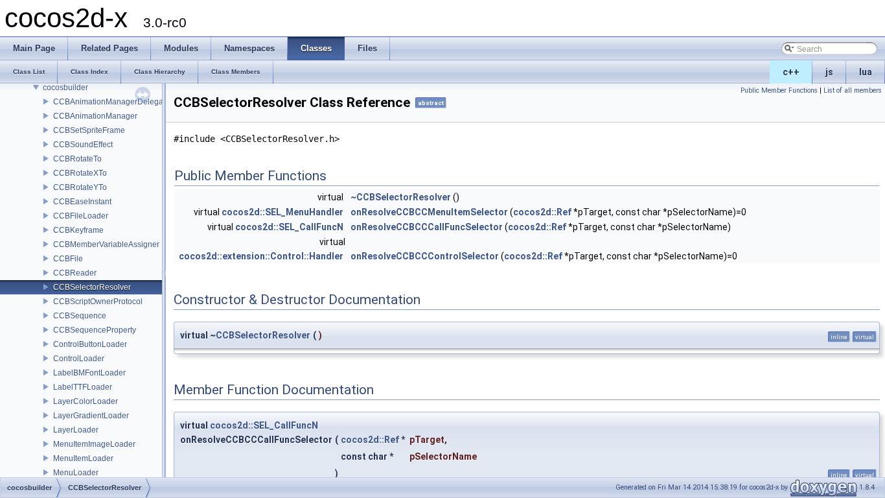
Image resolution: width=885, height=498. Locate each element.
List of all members (852, 90)
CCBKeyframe (78, 230)
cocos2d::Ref (542, 212)
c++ (791, 72)
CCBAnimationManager (95, 116)
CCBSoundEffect (83, 144)
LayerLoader (75, 429)
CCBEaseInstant (82, 201)
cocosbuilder (65, 87)
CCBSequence (79, 315)
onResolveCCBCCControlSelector (425, 256)
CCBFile (68, 258)
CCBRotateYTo (80, 187)
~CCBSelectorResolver (401, 197)
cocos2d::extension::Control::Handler (261, 256)
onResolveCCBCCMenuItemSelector (429, 212)
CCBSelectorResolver (92, 287)
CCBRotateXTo (80, 173)
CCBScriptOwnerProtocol (98, 301)
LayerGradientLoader (91, 415)
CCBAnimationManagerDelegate (111, 101)
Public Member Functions (779, 90)
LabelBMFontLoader (89, 372)
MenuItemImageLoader (94, 444)
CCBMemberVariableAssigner (106, 244)
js (829, 72)
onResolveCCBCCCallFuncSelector (427, 227)
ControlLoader (78, 358)
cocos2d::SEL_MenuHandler (282, 212)
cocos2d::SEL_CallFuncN (289, 227)
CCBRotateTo (77, 158)
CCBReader (75, 273)
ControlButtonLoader (90, 344)
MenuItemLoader (83, 458)
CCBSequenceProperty (94, 330)
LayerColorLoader (85, 401)
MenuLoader (75, 472)
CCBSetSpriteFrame (89, 130)
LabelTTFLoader (82, 387)
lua (865, 72)
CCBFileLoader (80, 215)
